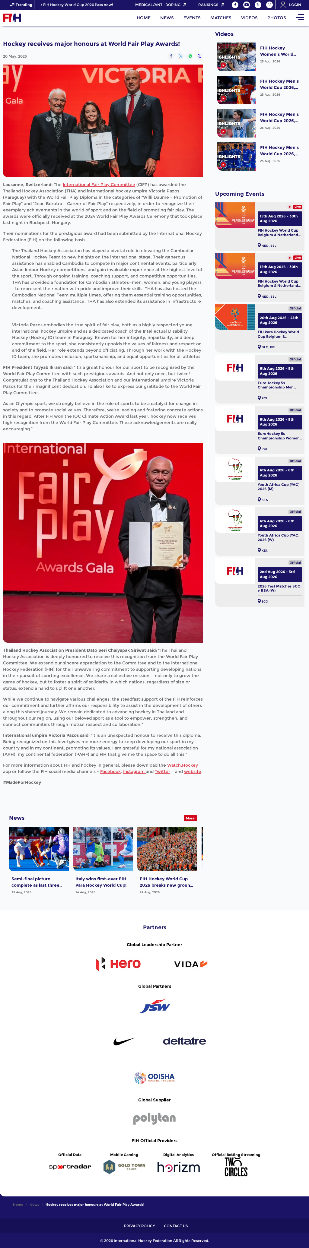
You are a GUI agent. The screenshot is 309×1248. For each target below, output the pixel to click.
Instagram (134, 771)
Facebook (110, 771)
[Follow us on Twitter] (258, 5)
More (190, 818)
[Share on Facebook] (170, 56)
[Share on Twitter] (180, 56)
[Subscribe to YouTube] (246, 5)
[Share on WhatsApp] (189, 56)
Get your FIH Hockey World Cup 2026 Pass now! (56, 5)
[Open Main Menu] (300, 18)
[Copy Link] (199, 56)
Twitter (162, 771)
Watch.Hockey (182, 765)
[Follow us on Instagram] (269, 5)
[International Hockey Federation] (31, 18)
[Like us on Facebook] (235, 5)
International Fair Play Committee (99, 184)
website (192, 771)
